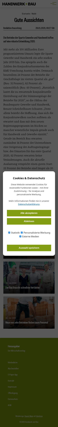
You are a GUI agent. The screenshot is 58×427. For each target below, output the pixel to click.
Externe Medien (30, 236)
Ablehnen (29, 221)
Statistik (15, 232)
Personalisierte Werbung (36, 232)
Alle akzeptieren (28, 213)
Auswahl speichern (29, 248)
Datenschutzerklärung (28, 204)
